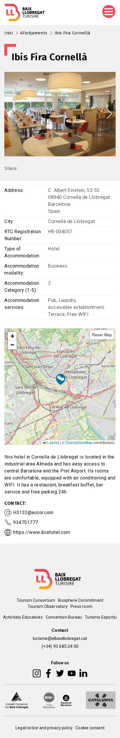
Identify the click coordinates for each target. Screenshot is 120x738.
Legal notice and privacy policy (44, 727)
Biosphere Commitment (80, 600)
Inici (8, 33)
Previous (10, 114)
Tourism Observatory (48, 606)
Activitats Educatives (23, 617)
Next (109, 114)
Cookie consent (90, 727)
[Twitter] (60, 672)
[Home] (25, 12)
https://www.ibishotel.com (41, 532)
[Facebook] (48, 672)
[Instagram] (36, 672)
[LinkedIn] (83, 672)
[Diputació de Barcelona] (57, 699)
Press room (81, 606)
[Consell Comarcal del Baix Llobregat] (16, 699)
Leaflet (52, 442)
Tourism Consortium (36, 600)
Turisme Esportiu (101, 617)
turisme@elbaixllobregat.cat (60, 638)
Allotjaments (33, 33)
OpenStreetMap (79, 442)
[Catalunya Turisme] (101, 699)
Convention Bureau (64, 617)
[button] (12, 336)
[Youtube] (71, 672)
